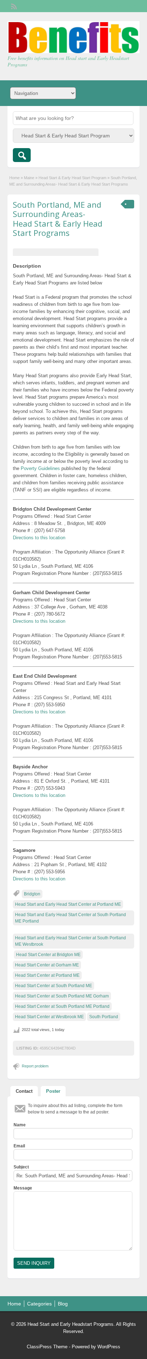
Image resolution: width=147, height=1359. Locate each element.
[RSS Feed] (13, 6)
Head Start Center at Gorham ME (47, 965)
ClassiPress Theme (47, 1346)
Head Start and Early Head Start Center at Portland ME (68, 904)
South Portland (103, 1016)
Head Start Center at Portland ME (47, 975)
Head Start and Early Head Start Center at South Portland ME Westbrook (70, 941)
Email (19, 1145)
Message (23, 1188)
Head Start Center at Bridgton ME (48, 954)
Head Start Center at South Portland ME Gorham (62, 996)
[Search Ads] (22, 155)
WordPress (108, 1346)
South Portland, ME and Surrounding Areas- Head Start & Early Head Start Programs (57, 218)
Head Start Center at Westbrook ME (49, 1016)
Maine (29, 178)
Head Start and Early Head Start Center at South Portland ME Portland (70, 918)
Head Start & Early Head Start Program (72, 178)
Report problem (35, 1066)
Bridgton (32, 893)
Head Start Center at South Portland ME (53, 985)
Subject (21, 1167)
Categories (39, 1304)
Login (130, 6)
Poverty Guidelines (40, 468)
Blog (63, 1304)
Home (14, 178)
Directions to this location (39, 537)
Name (20, 1124)
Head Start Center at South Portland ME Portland (62, 1006)
